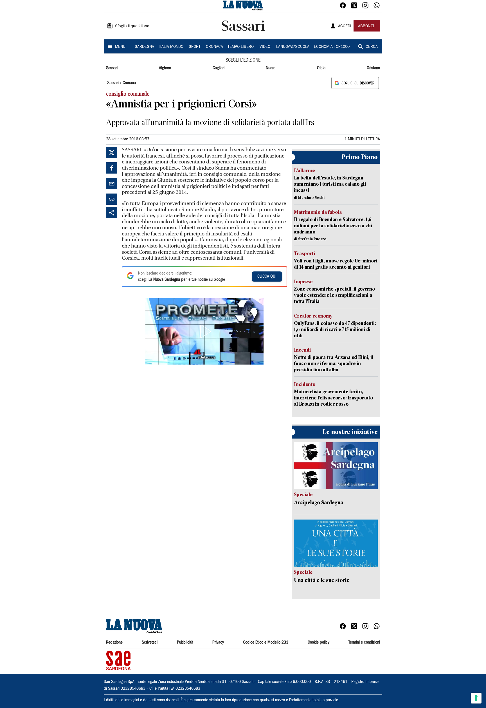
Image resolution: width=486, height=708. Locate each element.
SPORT (195, 47)
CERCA (372, 47)
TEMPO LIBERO (241, 47)
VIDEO (265, 47)
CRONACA (214, 47)
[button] (204, 331)
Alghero (165, 68)
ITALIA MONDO (171, 47)
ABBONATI (366, 26)
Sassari (112, 68)
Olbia (321, 68)
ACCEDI (344, 26)
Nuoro (270, 68)
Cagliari (218, 68)
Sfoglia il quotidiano (132, 26)
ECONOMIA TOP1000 (332, 47)
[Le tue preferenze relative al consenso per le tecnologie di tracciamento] (476, 698)
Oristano (373, 68)
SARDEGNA (144, 47)
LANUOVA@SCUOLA (292, 47)
